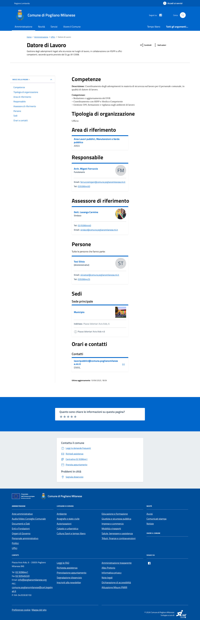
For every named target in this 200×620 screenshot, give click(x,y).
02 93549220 (22, 576)
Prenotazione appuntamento (71, 573)
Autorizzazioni (64, 523)
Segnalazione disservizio (69, 577)
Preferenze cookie (21, 610)
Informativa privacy (111, 573)
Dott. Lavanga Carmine (86, 212)
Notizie (150, 523)
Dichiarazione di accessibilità (116, 582)
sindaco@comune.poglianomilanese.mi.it (99, 229)
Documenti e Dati (21, 523)
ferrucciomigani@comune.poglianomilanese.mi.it (102, 182)
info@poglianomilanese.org (32, 580)
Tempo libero (153, 26)
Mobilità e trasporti (111, 528)
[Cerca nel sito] (183, 15)
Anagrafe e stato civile (68, 519)
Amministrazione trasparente (117, 563)
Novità (41, 26)
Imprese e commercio (113, 523)
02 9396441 (21, 572)
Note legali (107, 577)
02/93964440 (84, 225)
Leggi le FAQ (63, 563)
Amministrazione (23, 26)
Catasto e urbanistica (67, 528)
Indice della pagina (20, 79)
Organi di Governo (21, 533)
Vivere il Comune (72, 26)
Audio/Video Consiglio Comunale (29, 519)
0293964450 (84, 186)
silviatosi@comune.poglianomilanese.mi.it (99, 274)
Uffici (14, 548)
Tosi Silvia (79, 261)
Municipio (79, 312)
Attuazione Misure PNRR (114, 587)
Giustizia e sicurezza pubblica (116, 519)
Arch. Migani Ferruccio (86, 168)
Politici (15, 543)
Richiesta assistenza (67, 568)
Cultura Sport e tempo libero (71, 533)
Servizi (54, 26)
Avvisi (150, 514)
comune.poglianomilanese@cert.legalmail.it (32, 589)
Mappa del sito (39, 610)
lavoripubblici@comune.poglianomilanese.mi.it (96, 362)
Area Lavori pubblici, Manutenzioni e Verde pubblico (96, 140)
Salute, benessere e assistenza (117, 533)
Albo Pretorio (108, 568)
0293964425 (84, 279)
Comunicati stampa (156, 519)
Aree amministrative (22, 514)
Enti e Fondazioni (21, 528)
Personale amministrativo (25, 538)
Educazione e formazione (115, 514)
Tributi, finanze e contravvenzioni (119, 538)
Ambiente (62, 514)
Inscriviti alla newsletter (69, 582)
